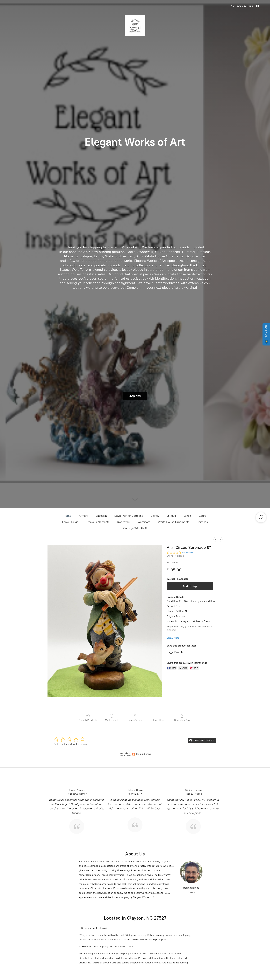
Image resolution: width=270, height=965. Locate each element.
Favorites (158, 720)
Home (67, 515)
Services (202, 522)
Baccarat (101, 515)
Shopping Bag (182, 720)
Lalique (171, 515)
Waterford (144, 522)
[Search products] (261, 517)
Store (170, 555)
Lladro (202, 515)
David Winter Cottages (128, 515)
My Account (111, 720)
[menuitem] (216, 539)
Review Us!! (266, 332)
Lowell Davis (70, 522)
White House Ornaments (173, 522)
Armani (83, 515)
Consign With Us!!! (135, 528)
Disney (155, 515)
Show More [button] (173, 637)
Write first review (203, 740)
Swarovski (123, 522)
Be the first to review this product (71, 744)
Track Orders (135, 720)
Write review (187, 552)
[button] (177, 652)
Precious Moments (98, 522)
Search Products (88, 720)
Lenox (187, 515)
